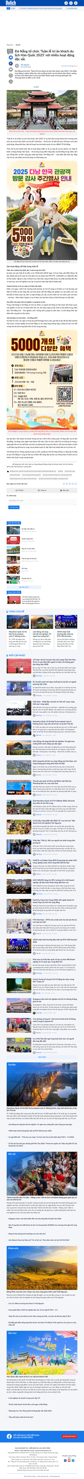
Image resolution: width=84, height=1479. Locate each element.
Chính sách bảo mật (42, 1476)
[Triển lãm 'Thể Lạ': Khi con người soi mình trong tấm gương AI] (19, 846)
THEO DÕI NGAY (70, 1436)
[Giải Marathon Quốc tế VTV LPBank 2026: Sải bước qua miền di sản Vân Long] (19, 807)
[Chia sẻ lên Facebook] (11, 63)
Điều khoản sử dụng (30, 1476)
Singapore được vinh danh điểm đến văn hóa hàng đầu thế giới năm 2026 (35, 1219)
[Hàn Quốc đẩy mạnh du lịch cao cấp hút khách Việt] (42, 1353)
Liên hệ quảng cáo (55, 1476)
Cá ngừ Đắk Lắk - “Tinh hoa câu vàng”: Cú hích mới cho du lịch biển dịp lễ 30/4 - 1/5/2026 (41, 1137)
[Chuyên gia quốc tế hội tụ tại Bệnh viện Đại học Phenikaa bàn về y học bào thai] (19, 787)
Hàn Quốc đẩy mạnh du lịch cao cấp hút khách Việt (27, 1377)
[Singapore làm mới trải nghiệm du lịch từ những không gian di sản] (19, 1005)
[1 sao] (64, 483)
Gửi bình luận (14, 507)
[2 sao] (67, 483)
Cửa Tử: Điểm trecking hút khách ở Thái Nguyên (26, 1303)
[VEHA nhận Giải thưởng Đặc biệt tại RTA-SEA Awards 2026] (19, 946)
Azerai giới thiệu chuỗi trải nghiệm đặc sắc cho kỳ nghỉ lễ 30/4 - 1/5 (33, 1310)
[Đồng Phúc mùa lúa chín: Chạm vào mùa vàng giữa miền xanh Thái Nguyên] (42, 1268)
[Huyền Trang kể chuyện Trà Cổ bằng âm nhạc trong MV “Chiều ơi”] (19, 985)
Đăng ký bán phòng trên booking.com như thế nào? (27, 1234)
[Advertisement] (42, 27)
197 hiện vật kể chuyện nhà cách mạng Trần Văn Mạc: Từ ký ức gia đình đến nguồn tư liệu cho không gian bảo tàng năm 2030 (54, 662)
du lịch (36, 87)
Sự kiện (12, 1065)
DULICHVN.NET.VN (21, 1448)
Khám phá (13, 1248)
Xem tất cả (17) (24, 587)
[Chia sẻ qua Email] (11, 69)
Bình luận (10, 51)
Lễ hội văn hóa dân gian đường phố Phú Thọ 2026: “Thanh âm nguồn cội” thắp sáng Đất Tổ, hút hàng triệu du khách (43, 1145)
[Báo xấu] (11, 82)
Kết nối (11, 1154)
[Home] (11, 57)
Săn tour (12, 1333)
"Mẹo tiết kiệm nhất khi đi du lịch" (21, 1417)
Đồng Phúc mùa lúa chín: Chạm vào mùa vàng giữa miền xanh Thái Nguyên (37, 1292)
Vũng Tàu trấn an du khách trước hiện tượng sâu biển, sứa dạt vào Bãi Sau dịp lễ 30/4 (40, 1316)
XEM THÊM (42, 1057)
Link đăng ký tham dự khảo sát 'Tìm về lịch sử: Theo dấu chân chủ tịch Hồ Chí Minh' (39, 1240)
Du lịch (10, 626)
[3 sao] (70, 483)
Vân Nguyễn (25, 65)
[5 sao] (76, 483)
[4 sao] (73, 483)
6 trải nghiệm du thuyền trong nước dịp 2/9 (24, 1398)
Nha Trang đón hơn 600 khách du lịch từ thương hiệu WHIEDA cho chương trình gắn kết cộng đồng (43, 1226)
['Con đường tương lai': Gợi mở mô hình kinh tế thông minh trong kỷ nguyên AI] (19, 1025)
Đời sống (52, 675)
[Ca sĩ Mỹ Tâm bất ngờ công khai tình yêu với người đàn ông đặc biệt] (19, 1045)
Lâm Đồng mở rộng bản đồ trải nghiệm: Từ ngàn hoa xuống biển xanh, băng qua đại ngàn (42, 634)
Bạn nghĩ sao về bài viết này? (17, 484)
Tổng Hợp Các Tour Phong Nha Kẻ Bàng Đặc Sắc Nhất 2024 (30, 1411)
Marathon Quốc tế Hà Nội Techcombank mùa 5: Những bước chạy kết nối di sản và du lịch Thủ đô (18, 634)
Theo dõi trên (65, 66)
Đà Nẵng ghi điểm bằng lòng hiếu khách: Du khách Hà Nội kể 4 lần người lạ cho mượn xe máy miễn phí (42, 1324)
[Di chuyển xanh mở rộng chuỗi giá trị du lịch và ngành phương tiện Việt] (19, 688)
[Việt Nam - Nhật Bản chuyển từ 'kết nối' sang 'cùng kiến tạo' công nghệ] (19, 708)
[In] (11, 76)
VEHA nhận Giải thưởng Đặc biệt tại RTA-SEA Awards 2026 (65, 634)
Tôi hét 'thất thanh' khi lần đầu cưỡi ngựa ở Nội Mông (28, 1404)
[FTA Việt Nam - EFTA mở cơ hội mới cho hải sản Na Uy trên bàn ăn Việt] (19, 926)
